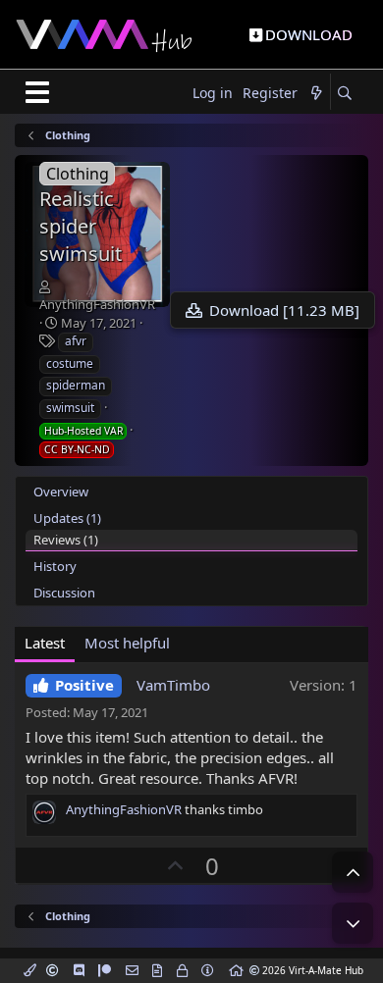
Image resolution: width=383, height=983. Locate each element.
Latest (45, 642)
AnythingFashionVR (97, 304)
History (55, 566)
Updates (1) (67, 518)
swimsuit (70, 407)
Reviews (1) (65, 539)
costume (69, 363)
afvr (75, 341)
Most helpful (127, 642)
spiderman (75, 385)
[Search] (344, 94)
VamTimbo (173, 685)
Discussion (64, 592)
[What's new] (316, 94)
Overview (60, 491)
